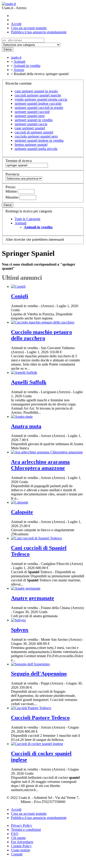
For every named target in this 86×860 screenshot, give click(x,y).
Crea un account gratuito (29, 28)
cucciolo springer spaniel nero (36, 136)
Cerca (7, 49)
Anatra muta (26, 426)
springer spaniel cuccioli (32, 112)
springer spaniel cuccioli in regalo (39, 108)
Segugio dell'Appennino (39, 674)
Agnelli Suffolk (28, 382)
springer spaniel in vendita (34, 120)
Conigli (19, 296)
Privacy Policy (21, 825)
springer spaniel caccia (31, 124)
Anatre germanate (32, 598)
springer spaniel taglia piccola (36, 149)
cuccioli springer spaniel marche (38, 95)
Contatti (16, 854)
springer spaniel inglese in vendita (39, 140)
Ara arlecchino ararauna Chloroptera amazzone (40, 465)
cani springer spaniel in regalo (36, 91)
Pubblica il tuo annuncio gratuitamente (39, 32)
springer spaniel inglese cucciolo (38, 103)
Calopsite (22, 512)
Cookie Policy (21, 846)
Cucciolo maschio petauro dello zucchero (41, 335)
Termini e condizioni (26, 829)
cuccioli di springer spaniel (34, 132)
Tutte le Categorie (27, 219)
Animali (20, 223)
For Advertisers (22, 842)
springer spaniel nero (30, 116)
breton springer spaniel (31, 144)
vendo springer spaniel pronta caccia (41, 99)
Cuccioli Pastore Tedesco (40, 718)
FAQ (14, 834)
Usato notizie (20, 850)
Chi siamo (18, 838)
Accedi (16, 24)
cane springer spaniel (30, 128)
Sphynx (19, 630)
